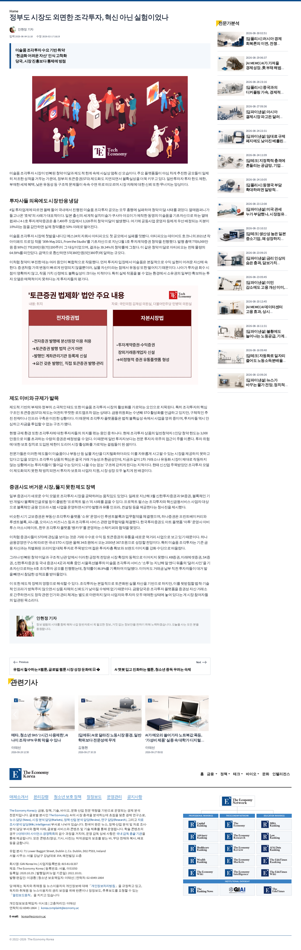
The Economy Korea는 (23, 810)
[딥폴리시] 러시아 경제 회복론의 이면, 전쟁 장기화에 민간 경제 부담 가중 (265, 46)
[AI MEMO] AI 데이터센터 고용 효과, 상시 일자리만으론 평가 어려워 (266, 311)
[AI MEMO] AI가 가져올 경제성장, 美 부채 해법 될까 (263, 68)
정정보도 (94, 797)
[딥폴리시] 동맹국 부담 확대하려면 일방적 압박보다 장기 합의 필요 (265, 190)
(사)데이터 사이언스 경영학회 (35, 834)
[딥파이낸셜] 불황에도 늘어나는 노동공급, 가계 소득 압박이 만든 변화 (265, 336)
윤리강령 (40, 797)
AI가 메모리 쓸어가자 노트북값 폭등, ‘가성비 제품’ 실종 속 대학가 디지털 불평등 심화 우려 (173, 740)
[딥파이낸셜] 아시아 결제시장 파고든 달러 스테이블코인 (263, 116)
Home (13, 11)
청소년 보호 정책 (67, 797)
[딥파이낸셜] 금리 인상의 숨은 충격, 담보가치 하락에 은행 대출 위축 (265, 263)
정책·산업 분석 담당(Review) (82, 820)
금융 (211, 774)
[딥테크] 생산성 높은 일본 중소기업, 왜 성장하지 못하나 (266, 238)
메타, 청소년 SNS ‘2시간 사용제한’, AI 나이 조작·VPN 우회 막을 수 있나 (39, 738)
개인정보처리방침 (103, 886)
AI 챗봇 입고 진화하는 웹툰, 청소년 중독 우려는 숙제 (153, 669)
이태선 (16, 747)
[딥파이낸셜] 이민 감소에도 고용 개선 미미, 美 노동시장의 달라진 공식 (267, 287)
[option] (42, 724)
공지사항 (134, 797)
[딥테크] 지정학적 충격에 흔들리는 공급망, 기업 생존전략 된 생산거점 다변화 (265, 168)
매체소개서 (18, 797)
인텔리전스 (281, 774)
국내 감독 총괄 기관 (129, 834)
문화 (265, 774)
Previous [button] (15, 714)
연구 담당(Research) (113, 820)
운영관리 (114, 797)
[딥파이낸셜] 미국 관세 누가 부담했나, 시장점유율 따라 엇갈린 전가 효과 (267, 214)
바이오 (251, 774)
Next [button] (204, 714)
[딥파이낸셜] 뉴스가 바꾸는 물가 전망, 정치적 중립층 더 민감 (265, 385)
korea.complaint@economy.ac (60, 908)
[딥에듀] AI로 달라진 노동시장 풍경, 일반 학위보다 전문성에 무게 (109, 738)
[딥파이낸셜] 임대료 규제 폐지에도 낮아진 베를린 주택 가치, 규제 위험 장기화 (265, 143)
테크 (236, 774)
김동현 (83, 747)
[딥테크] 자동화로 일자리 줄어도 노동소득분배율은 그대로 (266, 360)
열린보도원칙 (21, 895)
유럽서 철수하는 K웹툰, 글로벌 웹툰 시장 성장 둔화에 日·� (56, 669)
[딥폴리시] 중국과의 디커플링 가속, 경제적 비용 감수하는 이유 (263, 92)
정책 (223, 774)
